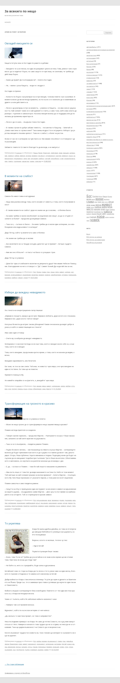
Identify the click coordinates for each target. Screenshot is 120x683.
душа (52, 272)
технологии (90, 173)
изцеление (27, 275)
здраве (89, 92)
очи (9, 389)
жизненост (32, 644)
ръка (71, 156)
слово (62, 647)
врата (93, 199)
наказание (53, 503)
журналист (41, 644)
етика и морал (91, 75)
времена (55, 500)
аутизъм (89, 61)
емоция (66, 153)
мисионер (11, 647)
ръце (98, 213)
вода (88, 199)
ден (103, 202)
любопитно (90, 117)
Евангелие (14, 644)
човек (32, 161)
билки (88, 69)
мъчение (44, 503)
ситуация (34, 158)
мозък (18, 647)
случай (47, 158)
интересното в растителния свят (98, 106)
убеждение (37, 389)
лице (92, 207)
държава (68, 500)
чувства (38, 161)
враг (49, 500)
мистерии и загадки (93, 123)
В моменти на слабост (19, 176)
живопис (89, 81)
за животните (91, 83)
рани (46, 506)
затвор (67, 272)
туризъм (89, 179)
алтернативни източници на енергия (100, 50)
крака (69, 644)
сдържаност (18, 158)
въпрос (106, 199)
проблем (97, 212)
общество (90, 145)
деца (111, 201)
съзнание (8, 650)
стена (30, 389)
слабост (41, 158)
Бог (35, 272)
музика (89, 128)
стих (66, 647)
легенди (89, 114)
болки (39, 272)
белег (40, 153)
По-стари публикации (14, 664)
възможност (52, 641)
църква (7, 509)
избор (17, 156)
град (99, 202)
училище (33, 650)
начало (24, 647)
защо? (88, 89)
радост (88, 214)
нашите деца (91, 137)
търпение (17, 161)
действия (54, 153)
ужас (44, 389)
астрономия (91, 58)
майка (104, 207)
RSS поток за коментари (95, 240)
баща (36, 153)
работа (108, 211)
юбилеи (89, 182)
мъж (110, 207)
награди (89, 131)
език (20, 644)
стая (61, 158)
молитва (35, 275)
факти (48, 389)
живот (62, 272)
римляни (52, 506)
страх (26, 278)
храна (107, 217)
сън (14, 650)
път (102, 212)
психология (90, 159)
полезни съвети (92, 148)
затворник (56, 386)
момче (47, 275)
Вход (88, 234)
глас (48, 272)
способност (55, 158)
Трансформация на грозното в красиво (30, 403)
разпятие (33, 506)
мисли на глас (91, 120)
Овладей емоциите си (18, 43)
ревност (65, 156)
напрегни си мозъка (94, 134)
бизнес (89, 67)
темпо (10, 161)
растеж (58, 156)
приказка (90, 154)
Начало (8, 22)
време (39, 386)
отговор (65, 275)
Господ (95, 196)
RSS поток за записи (94, 237)
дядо (57, 272)
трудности (20, 650)
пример (49, 647)
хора (101, 216)
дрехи (7, 644)
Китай (64, 644)
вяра (44, 386)
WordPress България (94, 242)
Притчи (89, 156)
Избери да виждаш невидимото (25, 292)
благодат (46, 153)
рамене (41, 506)
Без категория (91, 64)
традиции (90, 176)
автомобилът (91, 47)
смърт (20, 278)
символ (63, 506)
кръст (38, 503)
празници (90, 151)
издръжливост (16, 275)
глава (44, 272)
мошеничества (92, 125)
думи (60, 153)
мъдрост (41, 156)
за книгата (90, 86)
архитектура (91, 55)
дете (106, 202)
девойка (69, 641)
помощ (20, 389)
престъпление (17, 506)
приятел (26, 506)
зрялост (11, 156)
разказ (19, 153)
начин (59, 503)
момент (35, 156)
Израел (89, 100)
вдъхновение (42, 500)
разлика (8, 278)
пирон (70, 503)
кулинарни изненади (94, 111)
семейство (90, 165)
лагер (63, 386)
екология (89, 72)
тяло (74, 506)
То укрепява (12, 523)
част (87, 221)
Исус (100, 196)
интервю (57, 644)
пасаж (35, 647)
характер (25, 161)
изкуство (89, 97)
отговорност (50, 156)
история (89, 109)
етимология (90, 78)
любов (68, 386)
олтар (65, 503)
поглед (14, 389)
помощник (72, 275)
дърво (61, 500)
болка (110, 196)
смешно (89, 168)
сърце (93, 216)
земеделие (90, 95)
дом (88, 205)
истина (28, 156)
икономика (90, 103)
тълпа (27, 650)
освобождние (56, 275)
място (89, 209)
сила (25, 158)
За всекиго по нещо (20, 11)
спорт (88, 170)
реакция (56, 647)
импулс (22, 156)
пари (107, 209)
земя (88, 207)
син (29, 158)
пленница (42, 647)
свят (104, 213)
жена (98, 204)
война (39, 641)
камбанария (30, 503)
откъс (30, 647)
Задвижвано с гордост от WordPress (17, 673)
